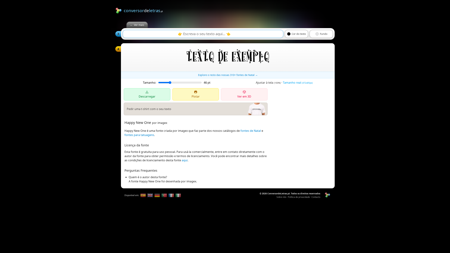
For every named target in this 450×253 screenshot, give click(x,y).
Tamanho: (149, 83)
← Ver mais (137, 25)
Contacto (315, 197)
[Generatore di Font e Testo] (178, 195)
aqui (185, 160)
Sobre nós (281, 197)
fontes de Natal (250, 131)
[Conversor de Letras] (143, 195)
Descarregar (147, 96)
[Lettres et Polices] (171, 195)
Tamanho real (298, 83)
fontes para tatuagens (139, 135)
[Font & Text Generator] (150, 195)
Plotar (196, 96)
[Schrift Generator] (157, 195)
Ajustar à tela (268, 83)
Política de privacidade (299, 197)
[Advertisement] (271, 10)
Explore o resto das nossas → (228, 75)
